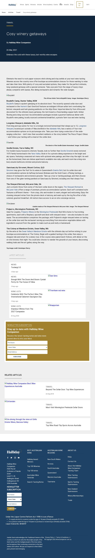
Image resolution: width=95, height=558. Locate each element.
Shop (71, 4)
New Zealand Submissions (73, 490)
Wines (22, 4)
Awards (66, 4)
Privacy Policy (49, 537)
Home (4, 12)
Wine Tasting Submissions (73, 476)
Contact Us (72, 461)
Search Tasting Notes (35, 482)
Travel (18, 12)
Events (56, 4)
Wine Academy (47, 4)
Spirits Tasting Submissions (73, 483)
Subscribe (17, 357)
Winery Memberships (75, 496)
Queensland (52, 473)
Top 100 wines (32, 471)
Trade (70, 500)
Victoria (50, 464)
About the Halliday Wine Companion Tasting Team (74, 468)
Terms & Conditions (62, 537)
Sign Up (79, 4)
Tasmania (51, 482)
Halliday (13, 4)
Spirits (27, 4)
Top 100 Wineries (33, 466)
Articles (39, 4)
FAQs (70, 457)
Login (87, 4)
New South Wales (54, 459)
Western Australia (54, 477)
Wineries (33, 4)
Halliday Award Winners (32, 460)
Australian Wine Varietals (33, 476)
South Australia (53, 468)
